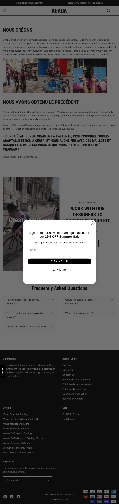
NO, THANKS (59, 270)
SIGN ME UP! (59, 261)
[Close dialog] (92, 223)
